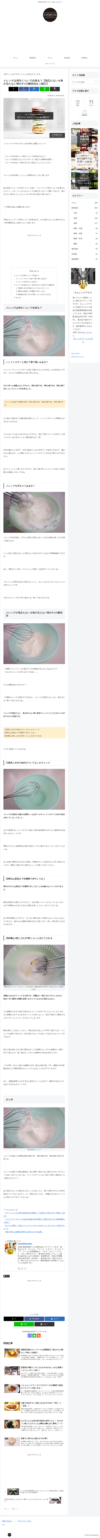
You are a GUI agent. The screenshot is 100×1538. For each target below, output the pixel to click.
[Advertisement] (50, 40)
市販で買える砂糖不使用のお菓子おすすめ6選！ (24, 1232)
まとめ (18, 297)
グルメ (7, 1276)
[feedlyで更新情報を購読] (22, 1268)
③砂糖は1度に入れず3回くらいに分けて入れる (34, 294)
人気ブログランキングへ (77, 356)
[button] (55, 89)
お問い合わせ (7, 1521)
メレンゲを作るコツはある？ (28, 282)
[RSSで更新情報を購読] (25, 1268)
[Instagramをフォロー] (19, 1268)
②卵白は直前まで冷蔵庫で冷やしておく (32, 291)
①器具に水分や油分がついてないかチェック (33, 288)
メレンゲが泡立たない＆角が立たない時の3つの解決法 (35, 285)
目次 (31, 271)
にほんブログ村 (75, 353)
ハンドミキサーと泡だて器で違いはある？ (32, 278)
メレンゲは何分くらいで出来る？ (27, 275)
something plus (25, 1244)
